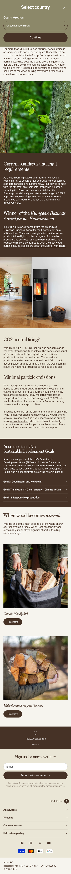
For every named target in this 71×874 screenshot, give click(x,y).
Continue (35, 37)
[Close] (64, 7)
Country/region (13, 17)
